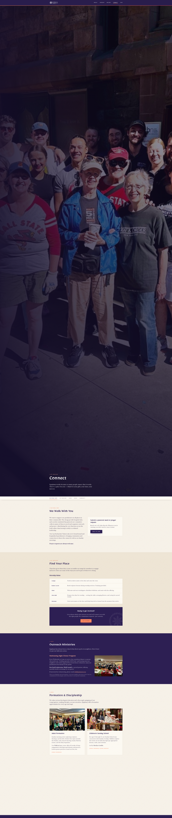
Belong (109, 2)
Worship (102, 2)
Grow (75, 498)
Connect (115, 2)
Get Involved (63, 498)
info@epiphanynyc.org (80, 672)
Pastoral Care (53, 498)
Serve (70, 498)
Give (121, 2)
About (95, 2)
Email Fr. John (96, 531)
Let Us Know (86, 620)
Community (82, 498)
